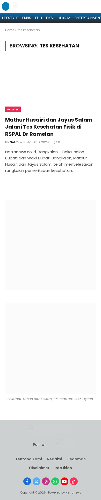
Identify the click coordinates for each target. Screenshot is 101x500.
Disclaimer (39, 467)
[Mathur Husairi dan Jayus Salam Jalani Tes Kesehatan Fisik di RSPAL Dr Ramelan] (50, 86)
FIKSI (50, 17)
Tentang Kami (28, 459)
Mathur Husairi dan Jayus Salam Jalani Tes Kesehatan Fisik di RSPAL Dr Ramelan (48, 126)
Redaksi (54, 459)
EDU (38, 17)
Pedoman (76, 459)
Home (10, 30)
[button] (5, 6)
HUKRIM (64, 17)
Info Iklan (63, 467)
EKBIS (26, 17)
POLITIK (13, 109)
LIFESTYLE (10, 17)
